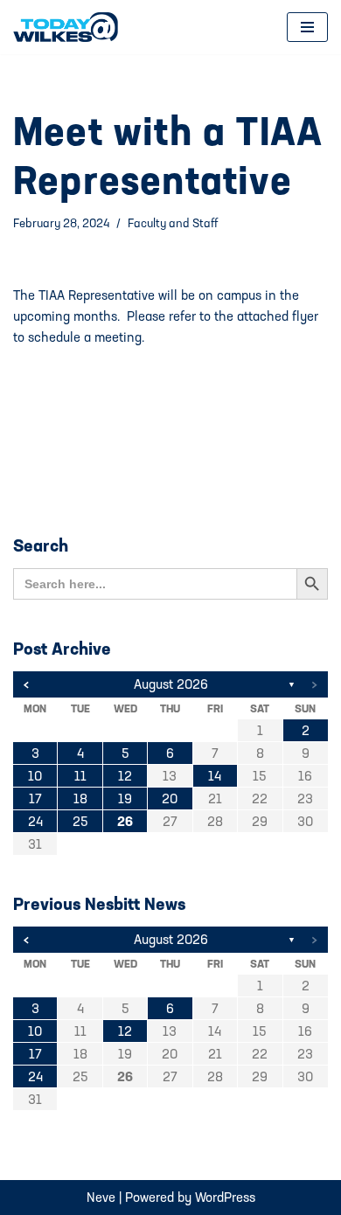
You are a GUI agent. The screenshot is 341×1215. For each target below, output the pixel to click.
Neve (101, 1197)
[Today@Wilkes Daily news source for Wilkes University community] (70, 27)
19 (125, 798)
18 (80, 798)
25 (80, 821)
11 (80, 775)
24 (35, 821)
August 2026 (171, 684)
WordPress (225, 1197)
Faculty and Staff (173, 223)
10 (35, 775)
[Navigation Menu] (307, 27)
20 (169, 798)
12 (125, 775)
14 (214, 775)
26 (125, 821)
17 (35, 798)
